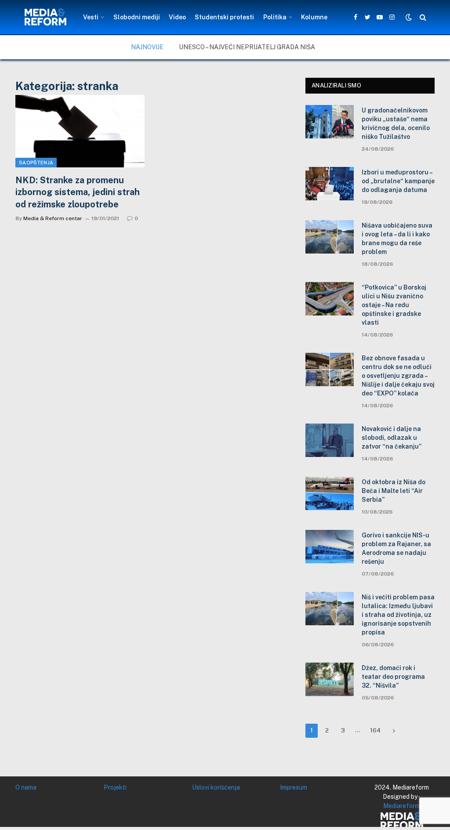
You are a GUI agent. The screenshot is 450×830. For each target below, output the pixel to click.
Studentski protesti (224, 17)
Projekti (115, 787)
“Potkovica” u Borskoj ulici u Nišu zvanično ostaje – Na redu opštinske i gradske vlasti (394, 305)
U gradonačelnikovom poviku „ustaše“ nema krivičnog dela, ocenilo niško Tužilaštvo (396, 123)
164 (375, 730)
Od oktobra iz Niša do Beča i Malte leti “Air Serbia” (393, 490)
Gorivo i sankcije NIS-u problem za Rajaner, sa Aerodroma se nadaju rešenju (396, 548)
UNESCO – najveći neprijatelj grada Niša (247, 47)
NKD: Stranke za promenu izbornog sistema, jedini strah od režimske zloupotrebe (77, 192)
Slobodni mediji (136, 17)
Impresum (293, 787)
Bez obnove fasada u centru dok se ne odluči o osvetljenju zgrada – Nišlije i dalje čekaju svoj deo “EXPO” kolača (398, 376)
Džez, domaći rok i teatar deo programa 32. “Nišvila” (393, 676)
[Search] (422, 17)
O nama (25, 787)
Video (177, 17)
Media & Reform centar (52, 218)
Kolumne (314, 17)
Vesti (90, 17)
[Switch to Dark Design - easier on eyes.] (408, 17)
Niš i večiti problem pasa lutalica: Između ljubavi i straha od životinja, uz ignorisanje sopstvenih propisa (398, 615)
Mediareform (401, 805)
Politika (275, 17)
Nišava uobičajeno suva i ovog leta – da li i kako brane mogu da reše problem (397, 238)
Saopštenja (36, 162)
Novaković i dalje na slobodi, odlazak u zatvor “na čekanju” (391, 437)
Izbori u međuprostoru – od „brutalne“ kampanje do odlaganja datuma (398, 181)
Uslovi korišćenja (216, 787)
